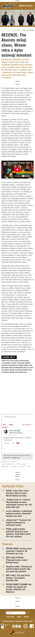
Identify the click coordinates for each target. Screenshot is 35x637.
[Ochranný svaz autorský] (16, 626)
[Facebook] (32, 626)
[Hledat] (27, 612)
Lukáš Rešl (17, 30)
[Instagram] (25, 626)
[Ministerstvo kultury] (5, 626)
